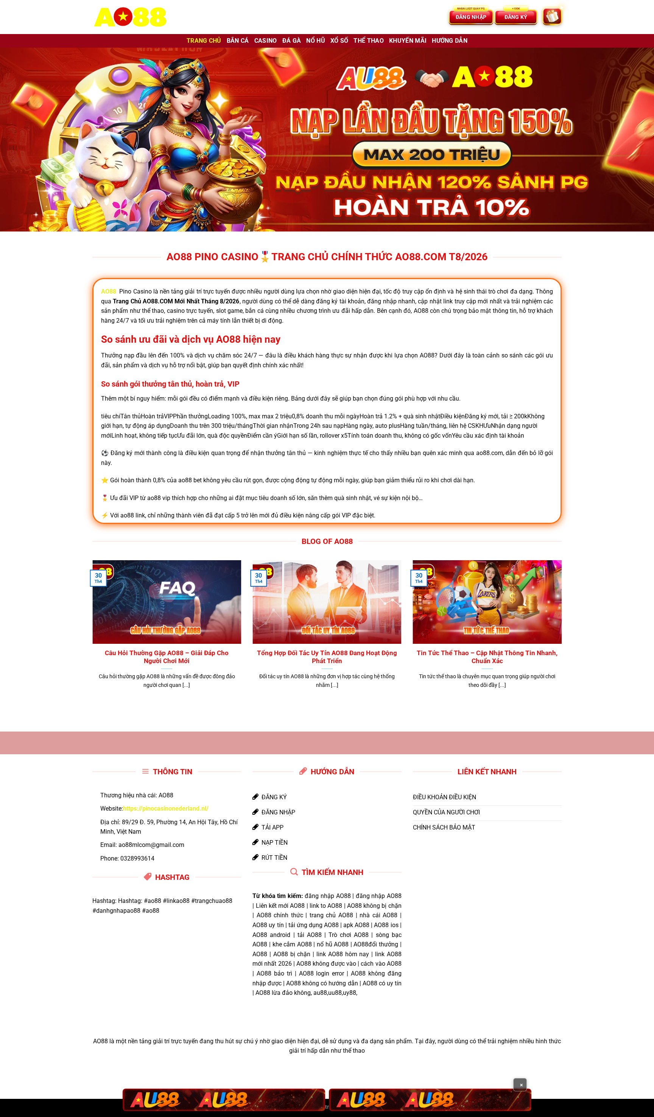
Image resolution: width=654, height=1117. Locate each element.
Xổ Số (339, 40)
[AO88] (130, 17)
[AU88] (224, 1100)
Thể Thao (368, 40)
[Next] (563, 633)
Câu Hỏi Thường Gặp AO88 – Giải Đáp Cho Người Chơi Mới (167, 657)
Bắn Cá (238, 40)
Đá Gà (291, 40)
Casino (265, 40)
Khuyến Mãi (408, 40)
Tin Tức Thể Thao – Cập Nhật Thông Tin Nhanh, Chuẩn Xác (487, 657)
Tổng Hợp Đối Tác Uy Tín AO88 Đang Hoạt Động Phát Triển (327, 657)
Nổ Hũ (315, 40)
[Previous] (91, 633)
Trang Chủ (204, 40)
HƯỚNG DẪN (449, 40)
